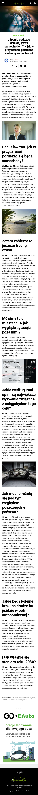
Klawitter (19, 700)
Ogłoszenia (14, 785)
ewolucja (12, 700)
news (25, 700)
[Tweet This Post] (16, 66)
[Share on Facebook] (12, 66)
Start (8, 785)
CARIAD (5, 700)
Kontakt (19, 787)
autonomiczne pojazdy (27, 698)
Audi (16, 698)
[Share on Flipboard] (21, 66)
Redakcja (16, 60)
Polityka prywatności (25, 785)
